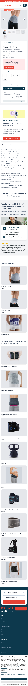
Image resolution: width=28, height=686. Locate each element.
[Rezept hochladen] (25, 5)
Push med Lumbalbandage (7, 390)
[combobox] (14, 592)
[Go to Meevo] (8, 5)
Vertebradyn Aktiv (5, 310)
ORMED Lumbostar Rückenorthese (9, 366)
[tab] (6, 145)
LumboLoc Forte (5, 334)
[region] (14, 19)
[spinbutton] (7, 83)
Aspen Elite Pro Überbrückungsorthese (10, 509)
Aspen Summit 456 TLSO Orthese (9, 557)
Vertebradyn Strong (6, 286)
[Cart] (20, 5)
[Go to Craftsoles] (7, 611)
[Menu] (2, 5)
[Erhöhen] (10, 83)
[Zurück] (4, 19)
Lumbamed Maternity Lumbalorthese (10, 486)
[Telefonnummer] (4, 228)
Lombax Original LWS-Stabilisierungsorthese (12, 533)
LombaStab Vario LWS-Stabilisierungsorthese (12, 438)
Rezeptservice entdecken (11, 138)
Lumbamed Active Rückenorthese (9, 581)
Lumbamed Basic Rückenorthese (9, 414)
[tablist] (14, 145)
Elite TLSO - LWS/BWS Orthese (8, 462)
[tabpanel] (14, 168)
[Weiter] (24, 19)
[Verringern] (4, 83)
